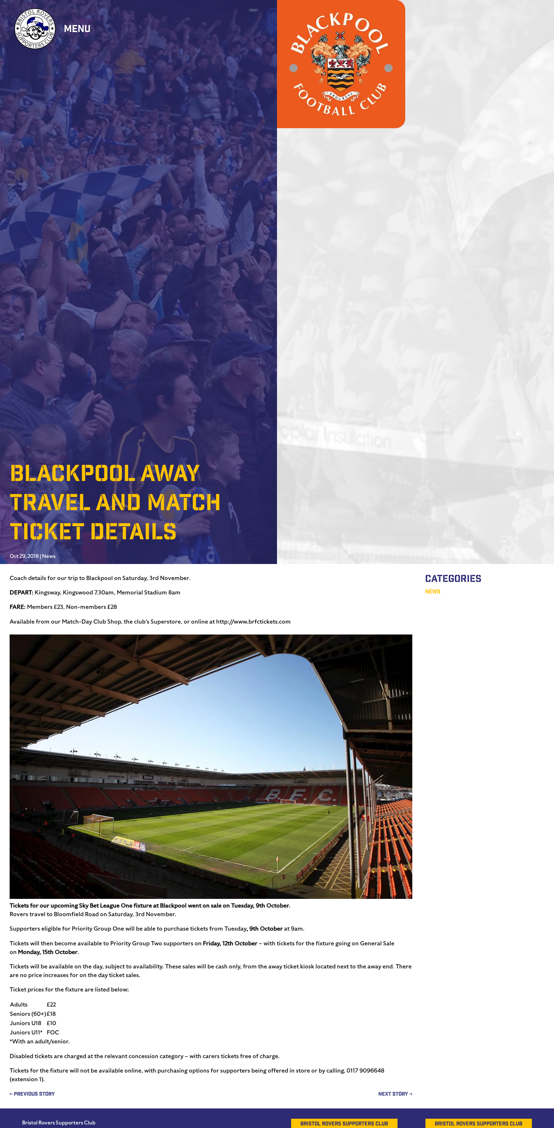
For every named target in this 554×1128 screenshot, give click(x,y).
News (48, 556)
